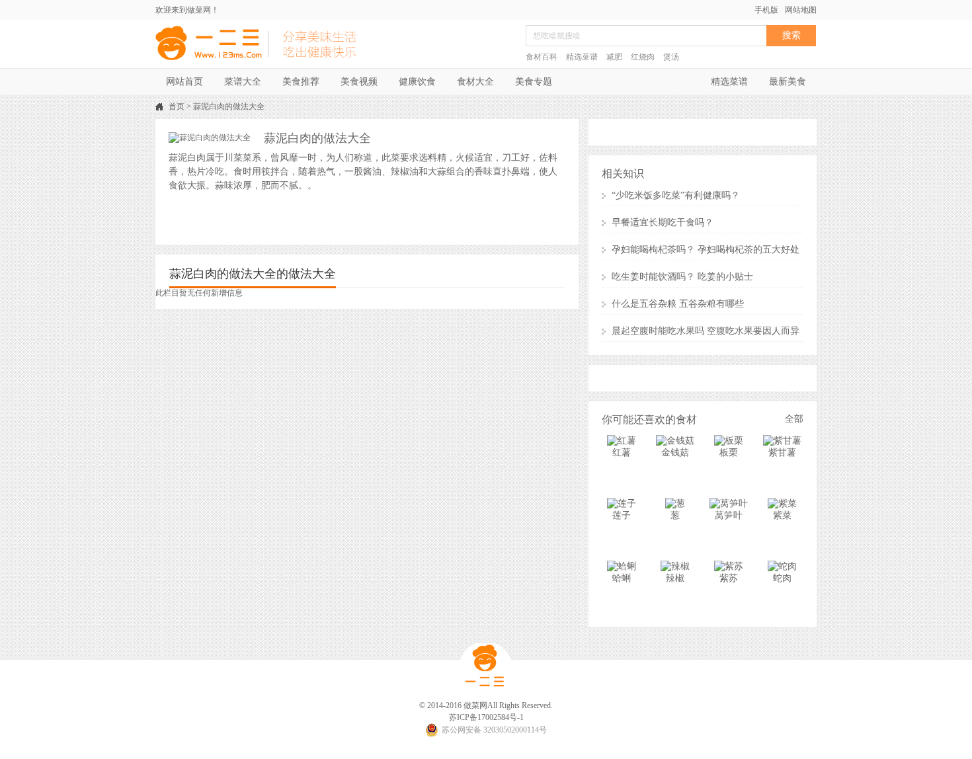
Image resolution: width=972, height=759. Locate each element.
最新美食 (787, 82)
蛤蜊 (621, 578)
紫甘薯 (782, 453)
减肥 (614, 56)
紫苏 (728, 578)
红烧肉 (643, 56)
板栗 (728, 453)
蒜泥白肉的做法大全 (228, 106)
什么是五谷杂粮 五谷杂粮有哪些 (678, 304)
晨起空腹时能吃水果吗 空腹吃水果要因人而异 (705, 331)
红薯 (621, 453)
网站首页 (184, 82)
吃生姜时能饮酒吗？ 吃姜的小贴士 (682, 277)
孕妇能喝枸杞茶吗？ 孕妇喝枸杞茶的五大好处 (705, 250)
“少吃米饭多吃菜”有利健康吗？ (676, 195)
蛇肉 (782, 578)
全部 (794, 419)
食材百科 (541, 56)
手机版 (766, 10)
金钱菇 (675, 453)
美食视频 (359, 82)
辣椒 (675, 578)
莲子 (621, 515)
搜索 (791, 35)
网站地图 (801, 10)
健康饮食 (417, 82)
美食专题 (533, 82)
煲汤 (671, 56)
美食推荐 (300, 82)
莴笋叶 (729, 515)
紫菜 (782, 515)
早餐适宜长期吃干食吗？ (662, 222)
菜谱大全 (242, 82)
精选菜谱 (582, 56)
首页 (176, 106)
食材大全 (475, 82)
